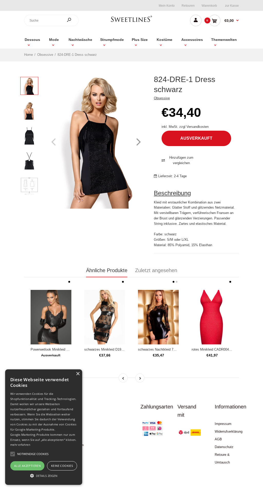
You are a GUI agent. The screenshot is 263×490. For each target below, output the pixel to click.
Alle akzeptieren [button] (27, 466)
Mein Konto (167, 5)
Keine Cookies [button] (62, 466)
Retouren (188, 5)
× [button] (78, 374)
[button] (43, 475)
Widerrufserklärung (228, 431)
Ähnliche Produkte (106, 270)
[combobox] (51, 20)
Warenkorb (209, 5)
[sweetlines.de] (131, 22)
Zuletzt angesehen (156, 270)
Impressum (223, 424)
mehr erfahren (20, 445)
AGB (218, 439)
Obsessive (162, 98)
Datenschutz (224, 447)
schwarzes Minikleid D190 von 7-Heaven (114, 349)
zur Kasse (232, 5)
